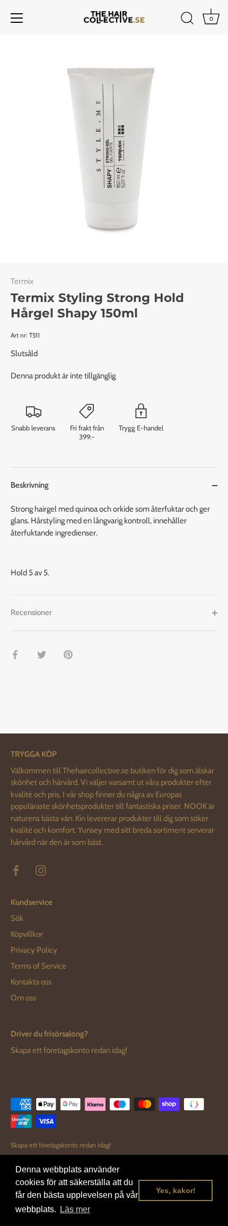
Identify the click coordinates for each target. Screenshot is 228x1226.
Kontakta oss (31, 982)
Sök (17, 918)
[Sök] (187, 19)
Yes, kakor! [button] (176, 1190)
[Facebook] (16, 870)
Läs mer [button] (75, 1209)
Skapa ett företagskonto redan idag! (69, 1050)
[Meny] (17, 18)
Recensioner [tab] (31, 612)
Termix (22, 281)
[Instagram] (41, 870)
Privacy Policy (34, 950)
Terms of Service (38, 966)
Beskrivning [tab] (30, 485)
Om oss (23, 998)
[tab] (114, 549)
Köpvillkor (27, 934)
